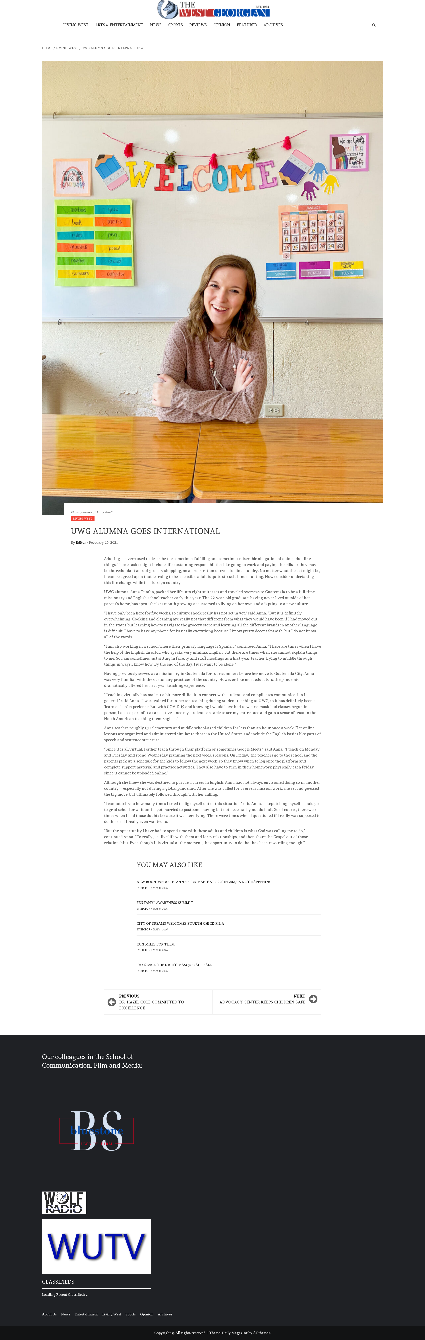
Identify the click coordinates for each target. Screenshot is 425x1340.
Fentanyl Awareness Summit (165, 903)
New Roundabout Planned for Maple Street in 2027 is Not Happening (204, 882)
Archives (273, 25)
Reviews (198, 25)
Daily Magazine (235, 1333)
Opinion (221, 25)
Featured (247, 25)
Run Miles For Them (156, 944)
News (156, 25)
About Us (49, 1314)
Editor (81, 542)
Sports (175, 25)
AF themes (261, 1333)
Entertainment (86, 1314)
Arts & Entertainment (119, 25)
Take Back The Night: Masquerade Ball (174, 965)
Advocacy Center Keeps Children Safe (262, 999)
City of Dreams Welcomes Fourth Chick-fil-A (180, 923)
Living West (76, 25)
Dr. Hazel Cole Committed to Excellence (151, 1002)
